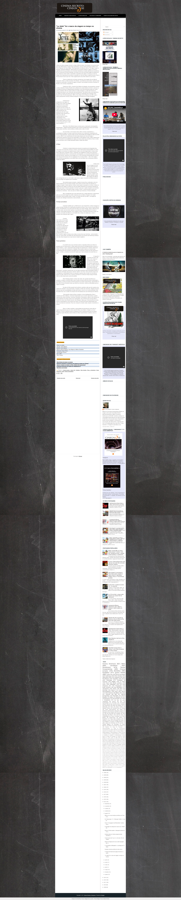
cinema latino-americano (110, 709)
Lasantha (91, 898)
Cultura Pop (72, 370)
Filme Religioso (106, 721)
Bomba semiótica (117, 683)
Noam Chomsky (122, 732)
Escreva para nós (83, 15)
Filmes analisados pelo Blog (111, 15)
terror (121, 701)
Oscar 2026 (107, 763)
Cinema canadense (121, 704)
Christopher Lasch (111, 731)
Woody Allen (111, 753)
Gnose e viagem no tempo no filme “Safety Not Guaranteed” (71, 364)
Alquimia (118, 697)
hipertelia (106, 735)
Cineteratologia (106, 716)
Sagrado (119, 705)
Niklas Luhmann (105, 760)
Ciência (123, 691)
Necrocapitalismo (114, 732)
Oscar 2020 (115, 761)
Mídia (123, 664)
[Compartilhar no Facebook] (61, 373)
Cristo (111, 706)
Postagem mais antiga (95, 378)
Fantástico (78, 370)
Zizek (112, 765)
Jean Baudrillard (118, 687)
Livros (104, 684)
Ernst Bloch (115, 757)
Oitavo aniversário (121, 760)
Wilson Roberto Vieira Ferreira (111, 409)
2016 (105, 796)
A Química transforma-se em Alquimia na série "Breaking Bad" (113, 253)
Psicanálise (115, 695)
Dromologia (116, 724)
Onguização (104, 761)
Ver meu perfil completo (108, 426)
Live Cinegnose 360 (117, 677)
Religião (114, 681)
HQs (105, 713)
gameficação (110, 767)
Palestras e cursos (106, 720)
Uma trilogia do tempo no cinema (65, 362)
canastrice (123, 753)
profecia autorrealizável (120, 755)
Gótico (111, 697)
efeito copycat (106, 723)
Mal (121, 688)
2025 (105, 775)
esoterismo (123, 733)
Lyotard (118, 759)
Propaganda (118, 686)
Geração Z (119, 748)
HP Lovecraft (120, 723)
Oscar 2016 (118, 743)
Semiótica (117, 671)
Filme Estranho (109, 693)
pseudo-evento (112, 717)
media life (104, 731)
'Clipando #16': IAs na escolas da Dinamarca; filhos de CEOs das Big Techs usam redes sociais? (116, 511)
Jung (114, 704)
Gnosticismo (58, 371)
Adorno (113, 690)
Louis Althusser (113, 759)
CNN (109, 756)
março (106, 869)
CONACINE (113, 747)
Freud (107, 683)
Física (117, 712)
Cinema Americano (109, 664)
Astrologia (104, 747)
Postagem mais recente (61, 378)
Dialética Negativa (106, 732)
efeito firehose (106, 755)
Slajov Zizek (105, 753)
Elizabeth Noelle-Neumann (107, 757)
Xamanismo (118, 740)
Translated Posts (115, 708)
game (123, 745)
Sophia (114, 705)
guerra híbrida (120, 672)
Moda (117, 720)
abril (106, 867)
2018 (105, 792)
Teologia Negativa (107, 724)
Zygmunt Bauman (115, 733)
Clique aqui (105, 64)
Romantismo (112, 710)
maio (106, 864)
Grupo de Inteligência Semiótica (112, 749)
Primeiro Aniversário (106, 752)
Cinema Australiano (115, 716)
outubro (106, 808)
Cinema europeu (66, 370)
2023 (105, 779)
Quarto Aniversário (114, 763)
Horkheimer (105, 710)
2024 (105, 777)
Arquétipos (115, 678)
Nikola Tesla (122, 749)
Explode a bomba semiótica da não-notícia (113, 849)
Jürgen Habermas (113, 729)
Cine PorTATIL (122, 747)
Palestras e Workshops (95, 15)
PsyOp (115, 725)
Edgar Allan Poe (121, 756)
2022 (105, 782)
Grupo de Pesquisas (117, 726)
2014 (105, 801)
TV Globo (122, 681)
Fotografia (118, 713)
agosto (106, 813)
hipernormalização (106, 728)
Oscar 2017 (110, 751)
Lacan (124, 741)
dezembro (107, 803)
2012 (105, 880)
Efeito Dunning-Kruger (112, 748)
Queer (115, 744)
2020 (105, 787)
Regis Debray (105, 764)
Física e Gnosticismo (91, 370)
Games (112, 721)
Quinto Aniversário (121, 763)
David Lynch (118, 741)
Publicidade (112, 684)
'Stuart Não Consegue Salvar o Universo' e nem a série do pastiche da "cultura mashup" (116, 649)
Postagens (106, 32)
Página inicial (78, 378)
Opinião (122, 739)
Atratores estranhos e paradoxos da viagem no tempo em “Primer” (73, 363)
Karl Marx (116, 700)
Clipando (107, 726)
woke (106, 756)
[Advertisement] (90, 21)
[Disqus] (78, 399)
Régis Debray (111, 764)
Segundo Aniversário (114, 752)
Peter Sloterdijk (121, 751)
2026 (105, 772)
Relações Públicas (106, 708)
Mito (116, 694)
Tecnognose (106, 688)
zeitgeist (111, 735)
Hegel (120, 757)
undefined (116, 507)
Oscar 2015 (104, 751)
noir (114, 755)
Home (60, 15)
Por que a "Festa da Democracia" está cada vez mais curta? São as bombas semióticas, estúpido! (116, 563)
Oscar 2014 (110, 761)
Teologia (123, 708)
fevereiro (107, 872)
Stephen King (118, 764)
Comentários (107, 34)
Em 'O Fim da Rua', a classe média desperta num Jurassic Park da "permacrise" (116, 596)
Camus (118, 747)
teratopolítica (119, 767)
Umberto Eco (122, 725)
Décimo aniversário (114, 756)
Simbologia (109, 680)
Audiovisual (108, 676)
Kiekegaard (121, 729)
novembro (107, 806)
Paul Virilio (120, 714)
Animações (114, 702)
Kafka (108, 759)
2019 (105, 789)
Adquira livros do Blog (70, 15)
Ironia (116, 691)
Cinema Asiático (119, 706)
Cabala (121, 709)
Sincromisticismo (107, 691)
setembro (107, 811)
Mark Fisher (118, 737)
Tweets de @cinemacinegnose (109, 658)
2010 (105, 884)
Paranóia (108, 694)
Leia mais (119, 507)
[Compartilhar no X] (60, 373)
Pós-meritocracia (111, 739)
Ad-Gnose (113, 723)
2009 (105, 887)
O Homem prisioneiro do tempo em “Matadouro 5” (69, 366)
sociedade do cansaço (116, 736)
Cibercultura (105, 677)
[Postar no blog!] (58, 373)
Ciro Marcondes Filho (111, 741)
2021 (105, 784)
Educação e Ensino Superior (108, 712)
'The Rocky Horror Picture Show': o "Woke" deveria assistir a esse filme (116, 504)
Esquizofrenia (107, 705)
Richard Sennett (107, 733)
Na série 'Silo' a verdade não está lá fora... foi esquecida (116, 585)
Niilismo (117, 693)
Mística (110, 725)
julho (106, 860)
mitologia (111, 755)
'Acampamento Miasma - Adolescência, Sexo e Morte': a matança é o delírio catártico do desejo (117, 520)
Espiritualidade (106, 702)
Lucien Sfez (106, 743)
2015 (105, 799)
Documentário (116, 698)
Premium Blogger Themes (98, 898)
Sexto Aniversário (122, 752)
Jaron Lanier (110, 737)
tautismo (114, 701)
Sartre (115, 728)
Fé (113, 720)
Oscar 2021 (120, 761)
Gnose (97, 370)
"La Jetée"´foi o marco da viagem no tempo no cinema (75, 27)
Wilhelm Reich (112, 740)
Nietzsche (123, 712)
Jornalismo (113, 665)
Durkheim (105, 748)
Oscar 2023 (105, 740)
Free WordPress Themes (79, 898)
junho (106, 862)
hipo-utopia (111, 713)
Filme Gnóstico (84, 370)
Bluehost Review (106, 898)
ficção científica (106, 687)
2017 (105, 794)
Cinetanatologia (118, 735)
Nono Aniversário (113, 760)
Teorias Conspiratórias (69, 371)
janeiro (106, 874)
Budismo (108, 747)
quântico (121, 717)
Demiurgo (105, 690)
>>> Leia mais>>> (121, 463)
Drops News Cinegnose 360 (116, 718)
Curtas (120, 690)
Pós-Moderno (106, 678)
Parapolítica (105, 718)
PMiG (108, 736)
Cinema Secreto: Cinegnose (89, 895)
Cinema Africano (120, 731)
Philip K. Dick (113, 714)
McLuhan (122, 759)
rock (103, 756)
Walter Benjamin (119, 721)
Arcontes (117, 739)
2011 (105, 882)
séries (123, 693)
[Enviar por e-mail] (57, 373)
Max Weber (112, 743)
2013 (105, 877)
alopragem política (117, 753)
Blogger (80, 456)
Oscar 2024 (115, 751)
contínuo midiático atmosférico (114, 745)
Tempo (63, 371)
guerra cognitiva (120, 710)
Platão (122, 720)
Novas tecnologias (120, 674)
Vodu (108, 765)
